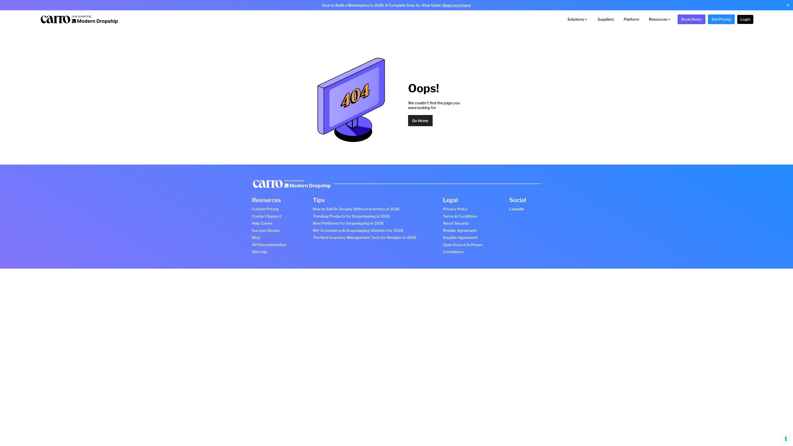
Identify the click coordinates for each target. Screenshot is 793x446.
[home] (79, 19)
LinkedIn (516, 209)
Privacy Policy (455, 209)
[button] (577, 19)
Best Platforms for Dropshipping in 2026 (348, 223)
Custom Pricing (265, 209)
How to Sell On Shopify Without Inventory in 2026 (356, 209)
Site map (259, 252)
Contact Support (266, 216)
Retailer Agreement (460, 230)
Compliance (453, 252)
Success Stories (266, 230)
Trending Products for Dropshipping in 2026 (351, 216)
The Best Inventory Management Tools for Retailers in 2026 (364, 237)
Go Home (420, 121)
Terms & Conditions (460, 216)
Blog (256, 237)
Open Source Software (463, 245)
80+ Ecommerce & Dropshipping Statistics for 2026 (358, 230)
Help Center (262, 223)
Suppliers (606, 19)
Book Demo (691, 19)
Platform (631, 19)
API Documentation (269, 245)
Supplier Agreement (460, 237)
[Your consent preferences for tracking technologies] (786, 439)
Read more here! (457, 5)
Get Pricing (721, 19)
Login (745, 19)
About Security (456, 223)
